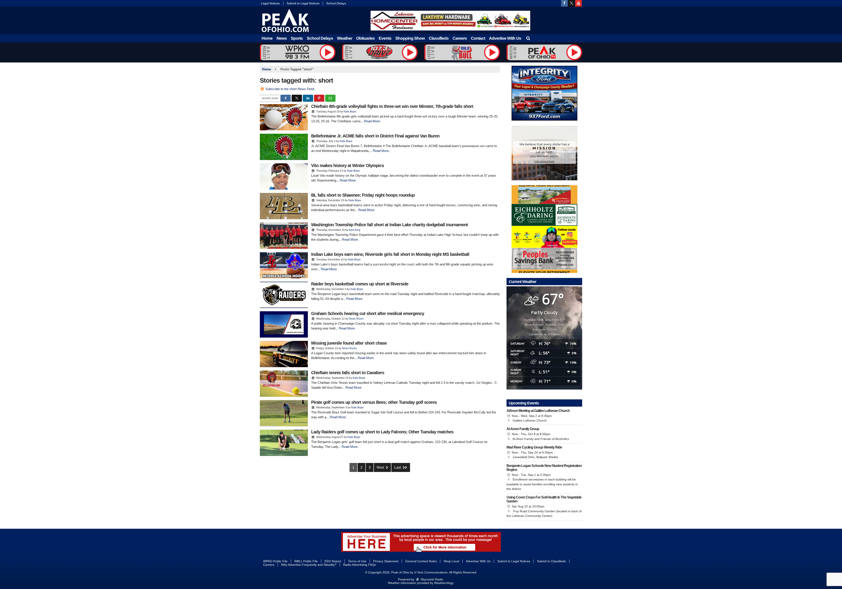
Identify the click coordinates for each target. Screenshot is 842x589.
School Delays (336, 3)
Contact (478, 38)
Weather (344, 38)
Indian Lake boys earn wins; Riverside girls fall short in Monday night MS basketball (390, 254)
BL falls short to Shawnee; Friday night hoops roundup (363, 195)
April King (354, 229)
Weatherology (443, 583)
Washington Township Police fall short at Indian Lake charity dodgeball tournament (389, 224)
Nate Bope (350, 111)
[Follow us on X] (571, 3)
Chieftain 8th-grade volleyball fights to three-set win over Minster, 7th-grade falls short (392, 106)
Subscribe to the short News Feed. (290, 89)
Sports (297, 38)
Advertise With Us (505, 38)
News (282, 38)
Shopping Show (410, 38)
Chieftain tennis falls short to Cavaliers (347, 372)
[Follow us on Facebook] (564, 3)
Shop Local (451, 561)
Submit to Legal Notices (303, 3)
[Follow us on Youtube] (578, 3)
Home (267, 38)
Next (381, 467)
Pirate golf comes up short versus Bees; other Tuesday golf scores (374, 402)
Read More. (372, 121)
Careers (460, 38)
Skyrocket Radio (431, 579)
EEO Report (333, 561)
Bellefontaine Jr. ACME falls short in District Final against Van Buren (375, 135)
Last (398, 467)
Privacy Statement (385, 561)
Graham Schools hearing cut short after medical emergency (367, 313)
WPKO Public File (275, 561)
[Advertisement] (450, 20)
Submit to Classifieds (551, 561)
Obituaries (365, 38)
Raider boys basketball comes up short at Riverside (359, 283)
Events (385, 38)
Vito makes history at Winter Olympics (347, 165)
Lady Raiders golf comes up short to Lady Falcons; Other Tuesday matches (382, 431)
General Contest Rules (421, 561)
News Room (356, 318)
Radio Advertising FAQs (359, 564)
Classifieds (439, 38)
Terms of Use (357, 561)
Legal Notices (270, 3)
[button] (528, 38)
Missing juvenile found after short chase (349, 343)
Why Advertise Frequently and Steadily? (308, 564)
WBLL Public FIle (306, 561)
